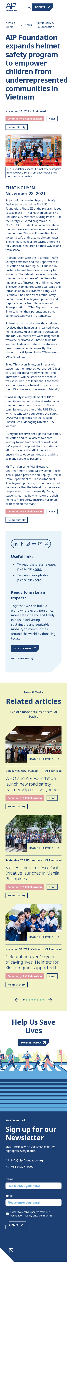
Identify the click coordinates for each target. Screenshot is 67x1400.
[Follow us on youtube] (40, 544)
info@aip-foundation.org (27, 1160)
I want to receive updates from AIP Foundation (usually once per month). (31, 1213)
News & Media (10, 25)
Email (9, 1196)
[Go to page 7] (40, 1000)
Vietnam (33, 771)
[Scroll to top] (11, 1250)
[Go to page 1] (24, 1000)
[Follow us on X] (46, 544)
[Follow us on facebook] (22, 544)
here (38, 580)
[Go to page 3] (29, 1000)
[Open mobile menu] (58, 7)
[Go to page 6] (37, 1000)
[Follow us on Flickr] (34, 544)
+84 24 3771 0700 (22, 1167)
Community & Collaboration (45, 25)
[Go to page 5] (35, 1000)
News (28, 25)
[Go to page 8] (43, 1000)
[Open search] (29, 7)
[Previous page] (17, 1000)
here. (38, 569)
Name (9, 1179)
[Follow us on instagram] (28, 544)
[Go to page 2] (26, 1000)
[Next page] (50, 1000)
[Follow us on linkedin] (15, 544)
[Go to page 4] (32, 1000)
